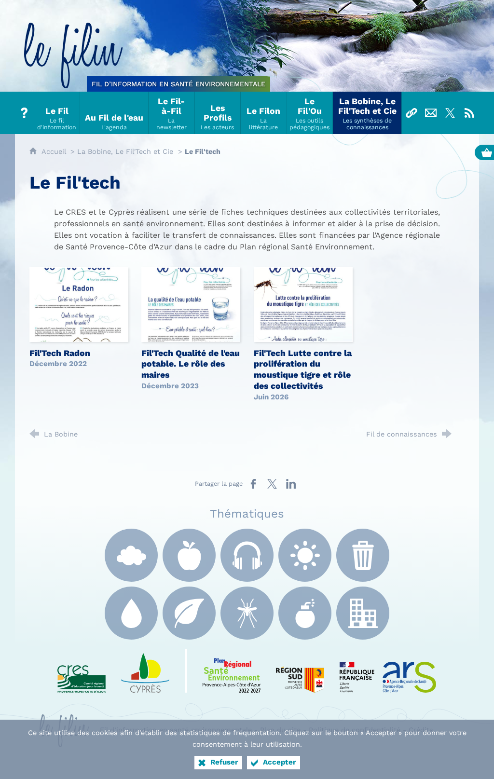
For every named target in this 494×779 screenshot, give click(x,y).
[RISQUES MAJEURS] (304, 613)
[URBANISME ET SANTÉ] (362, 613)
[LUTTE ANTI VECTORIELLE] (247, 613)
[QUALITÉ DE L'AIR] (131, 555)
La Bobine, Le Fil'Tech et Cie (125, 151)
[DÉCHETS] (362, 555)
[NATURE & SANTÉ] (189, 613)
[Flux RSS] (469, 113)
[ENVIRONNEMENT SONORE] (247, 555)
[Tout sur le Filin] (24, 113)
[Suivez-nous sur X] (450, 113)
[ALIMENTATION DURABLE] (189, 555)
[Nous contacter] (430, 113)
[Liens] (411, 113)
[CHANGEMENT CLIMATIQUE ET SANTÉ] (304, 555)
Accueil (54, 151)
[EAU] (131, 613)
